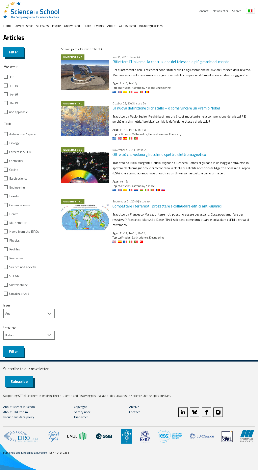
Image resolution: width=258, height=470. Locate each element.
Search (236, 10)
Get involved (127, 25)
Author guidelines (151, 25)
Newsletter (220, 10)
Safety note (82, 412)
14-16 (13, 94)
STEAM (14, 275)
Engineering (17, 187)
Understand (72, 25)
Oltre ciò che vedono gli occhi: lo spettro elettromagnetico (159, 154)
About (111, 25)
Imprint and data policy (18, 417)
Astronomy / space (22, 134)
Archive (134, 406)
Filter (13, 52)
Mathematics (18, 222)
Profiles (14, 249)
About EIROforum (15, 412)
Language (10, 327)
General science (19, 205)
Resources (16, 258)
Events (99, 25)
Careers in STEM (20, 151)
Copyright (80, 406)
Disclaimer (81, 417)
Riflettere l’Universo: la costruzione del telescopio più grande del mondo (170, 62)
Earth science (18, 178)
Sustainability (18, 284)
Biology (14, 143)
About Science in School (19, 406)
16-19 (13, 103)
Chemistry (16, 160)
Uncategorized (19, 293)
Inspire (56, 25)
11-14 (13, 85)
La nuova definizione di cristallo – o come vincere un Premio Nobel (166, 108)
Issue (6, 305)
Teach (87, 25)
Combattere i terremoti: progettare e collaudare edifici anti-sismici (167, 206)
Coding (13, 169)
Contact (203, 10)
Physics (14, 240)
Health (13, 214)
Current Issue (24, 25)
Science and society (22, 267)
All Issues (42, 25)
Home (7, 25)
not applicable (18, 111)
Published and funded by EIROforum (25, 452)
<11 (12, 76)
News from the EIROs (24, 231)
